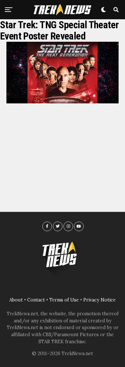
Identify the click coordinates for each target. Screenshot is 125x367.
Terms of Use (64, 300)
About (16, 300)
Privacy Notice (99, 300)
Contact (36, 300)
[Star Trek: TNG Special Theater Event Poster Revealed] (62, 101)
